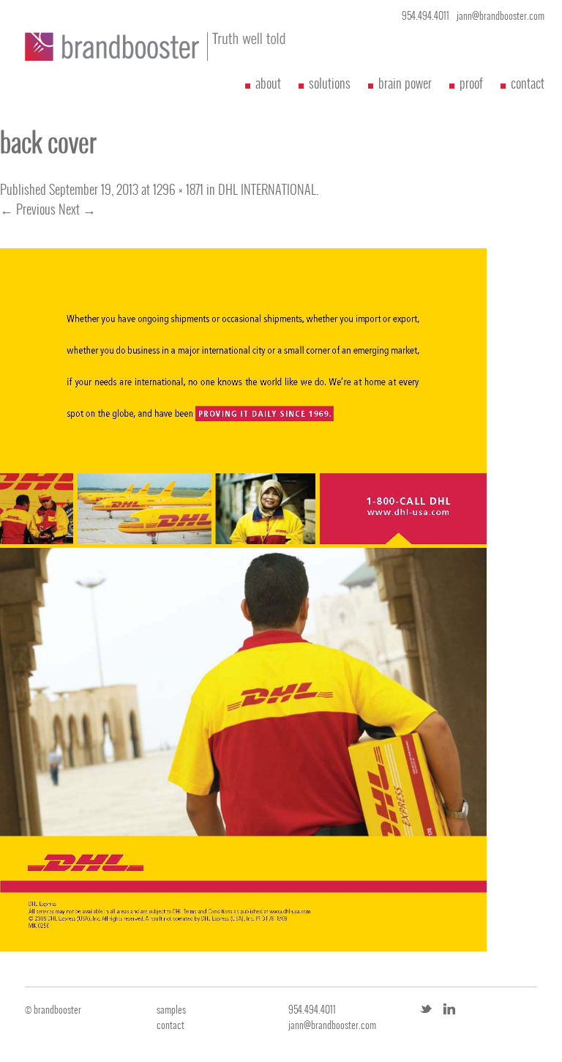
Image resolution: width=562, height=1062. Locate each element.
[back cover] (243, 946)
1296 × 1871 (178, 189)
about (268, 83)
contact (527, 83)
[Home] (127, 46)
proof (471, 83)
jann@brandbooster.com (500, 15)
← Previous (28, 209)
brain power (405, 83)
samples (171, 1009)
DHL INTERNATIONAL (267, 189)
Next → (77, 209)
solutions (330, 83)
